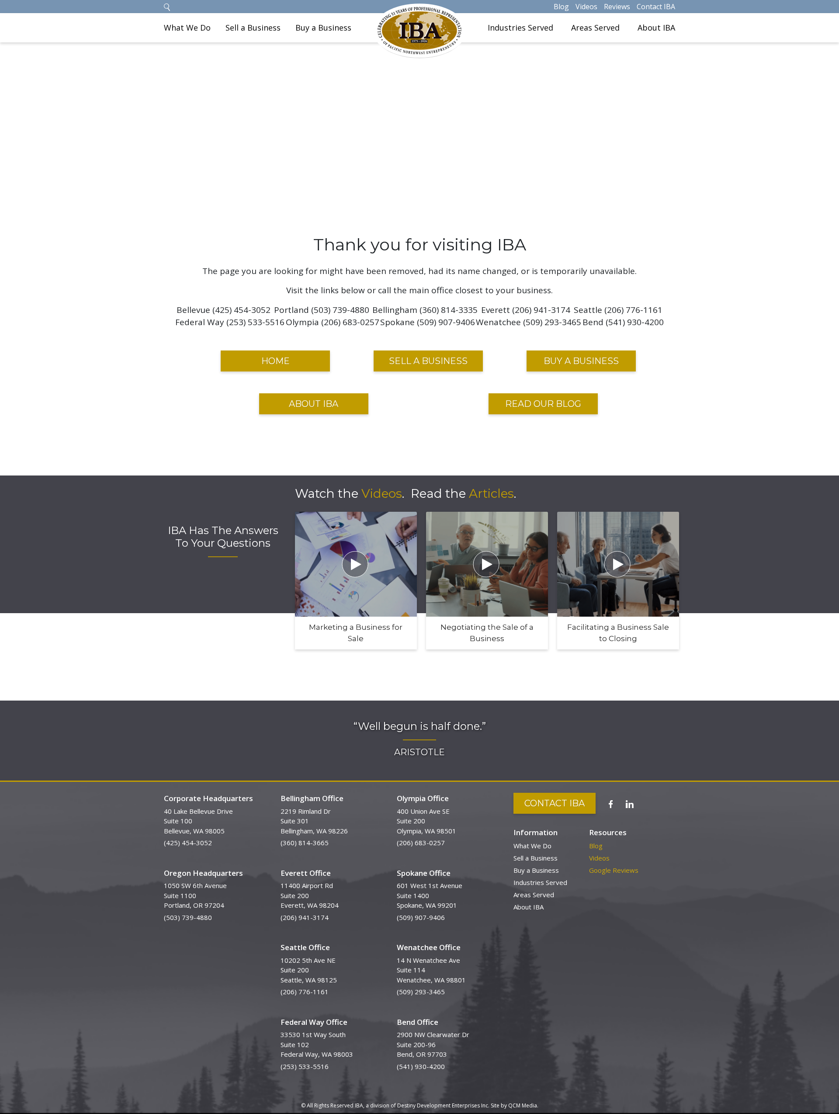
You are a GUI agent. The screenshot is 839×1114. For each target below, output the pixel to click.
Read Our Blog (543, 404)
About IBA (656, 27)
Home (275, 361)
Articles (491, 493)
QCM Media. (523, 1105)
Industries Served (520, 27)
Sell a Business (253, 27)
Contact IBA (656, 6)
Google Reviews (613, 870)
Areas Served (595, 27)
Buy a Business (323, 27)
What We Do (187, 27)
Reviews (617, 6)
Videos (586, 6)
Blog (561, 6)
